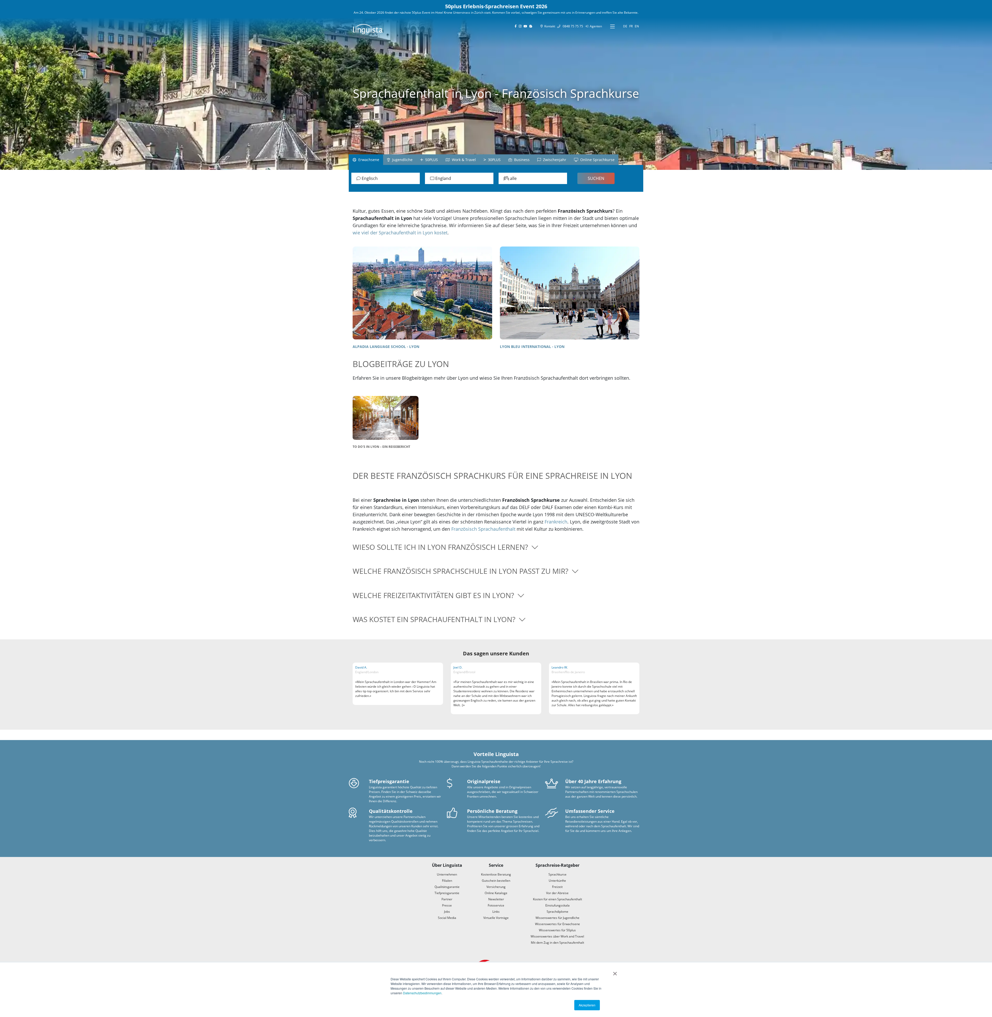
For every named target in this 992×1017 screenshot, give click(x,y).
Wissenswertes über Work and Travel (557, 936)
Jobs (447, 911)
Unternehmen (447, 874)
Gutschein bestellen (496, 880)
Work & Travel (463, 159)
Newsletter (496, 899)
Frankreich (556, 522)
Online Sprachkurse (596, 159)
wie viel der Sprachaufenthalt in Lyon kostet (400, 232)
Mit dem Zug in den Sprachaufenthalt (557, 942)
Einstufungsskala (557, 905)
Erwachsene (367, 159)
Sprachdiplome (557, 911)
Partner (446, 899)
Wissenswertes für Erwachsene (557, 924)
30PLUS (493, 159)
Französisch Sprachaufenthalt (483, 529)
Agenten (595, 26)
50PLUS (430, 159)
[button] (496, 547)
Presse (447, 905)
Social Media (447, 918)
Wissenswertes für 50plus (557, 930)
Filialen (447, 880)
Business (521, 159)
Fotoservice (496, 905)
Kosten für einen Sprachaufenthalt (557, 899)
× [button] (615, 972)
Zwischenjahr (553, 159)
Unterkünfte (557, 880)
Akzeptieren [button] (587, 1005)
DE (625, 26)
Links (496, 911)
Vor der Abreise (557, 893)
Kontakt (549, 26)
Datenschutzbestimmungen (422, 993)
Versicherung (496, 887)
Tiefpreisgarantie (447, 893)
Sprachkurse (557, 874)
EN (637, 26)
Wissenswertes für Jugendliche (557, 918)
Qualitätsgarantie (447, 887)
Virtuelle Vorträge (496, 918)
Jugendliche (401, 159)
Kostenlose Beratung (496, 874)
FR (631, 26)
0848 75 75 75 (571, 26)
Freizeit (557, 887)
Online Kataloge (496, 893)
